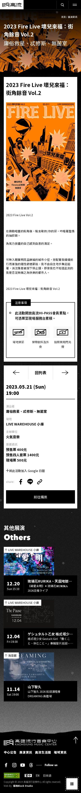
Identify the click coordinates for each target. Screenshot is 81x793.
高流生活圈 (43, 752)
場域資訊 (60, 752)
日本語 (47, 775)
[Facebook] (6, 765)
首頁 (63, 16)
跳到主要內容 (40, 13)
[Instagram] (14, 765)
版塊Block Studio (23, 785)
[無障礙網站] (12, 775)
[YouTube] (22, 765)
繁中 (28, 775)
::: (1, 741)
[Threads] (31, 765)
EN (38, 775)
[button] (72, 784)
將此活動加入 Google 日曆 (27, 470)
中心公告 (10, 752)
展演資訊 (72, 16)
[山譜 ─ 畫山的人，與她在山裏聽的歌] (65, 372)
